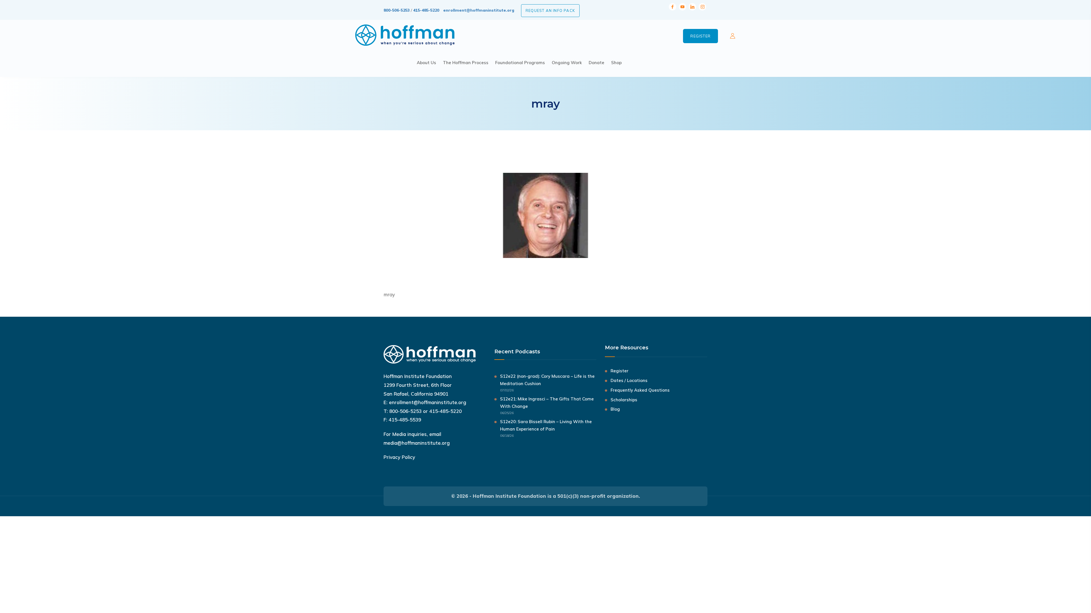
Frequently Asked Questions (640, 390)
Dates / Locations (629, 380)
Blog (615, 409)
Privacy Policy (399, 457)
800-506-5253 (397, 10)
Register (700, 36)
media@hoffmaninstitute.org (417, 443)
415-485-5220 (426, 10)
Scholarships (624, 399)
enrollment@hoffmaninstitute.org (478, 10)
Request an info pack (550, 10)
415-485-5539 (405, 420)
